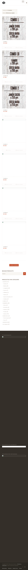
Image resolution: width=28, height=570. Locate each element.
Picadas (4, 311)
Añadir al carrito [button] (9, 47)
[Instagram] (25, 567)
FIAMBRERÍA (5, 303)
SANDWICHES (5, 322)
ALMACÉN (5, 281)
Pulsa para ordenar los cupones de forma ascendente (16, 10)
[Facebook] (23, 567)
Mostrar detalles (19, 47)
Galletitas (5, 292)
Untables (5, 299)
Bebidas (5, 286)
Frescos (4, 290)
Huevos (4, 294)
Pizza (4, 320)
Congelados (5, 288)
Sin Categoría (5, 324)
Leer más (9, 150)
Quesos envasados (7, 296)
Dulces (4, 305)
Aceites (4, 283)
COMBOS (4, 301)
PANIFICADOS (5, 316)
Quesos (4, 313)
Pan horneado (6, 318)
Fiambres (5, 309)
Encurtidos (5, 307)
